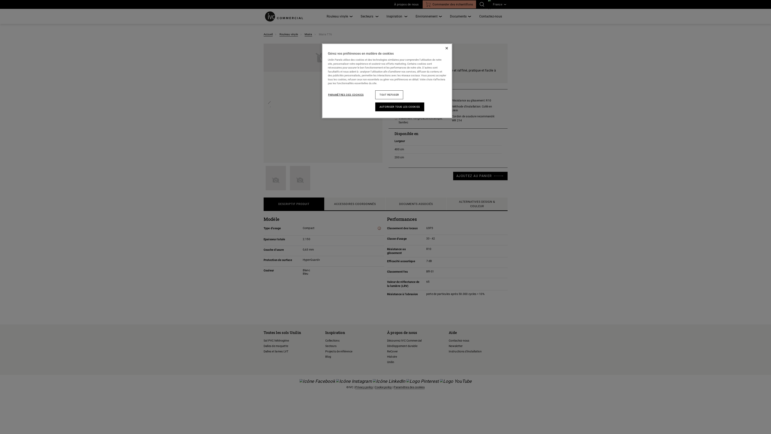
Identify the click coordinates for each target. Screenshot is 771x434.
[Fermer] (446, 48)
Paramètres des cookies (346, 94)
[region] (387, 80)
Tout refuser (389, 94)
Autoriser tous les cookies (399, 106)
